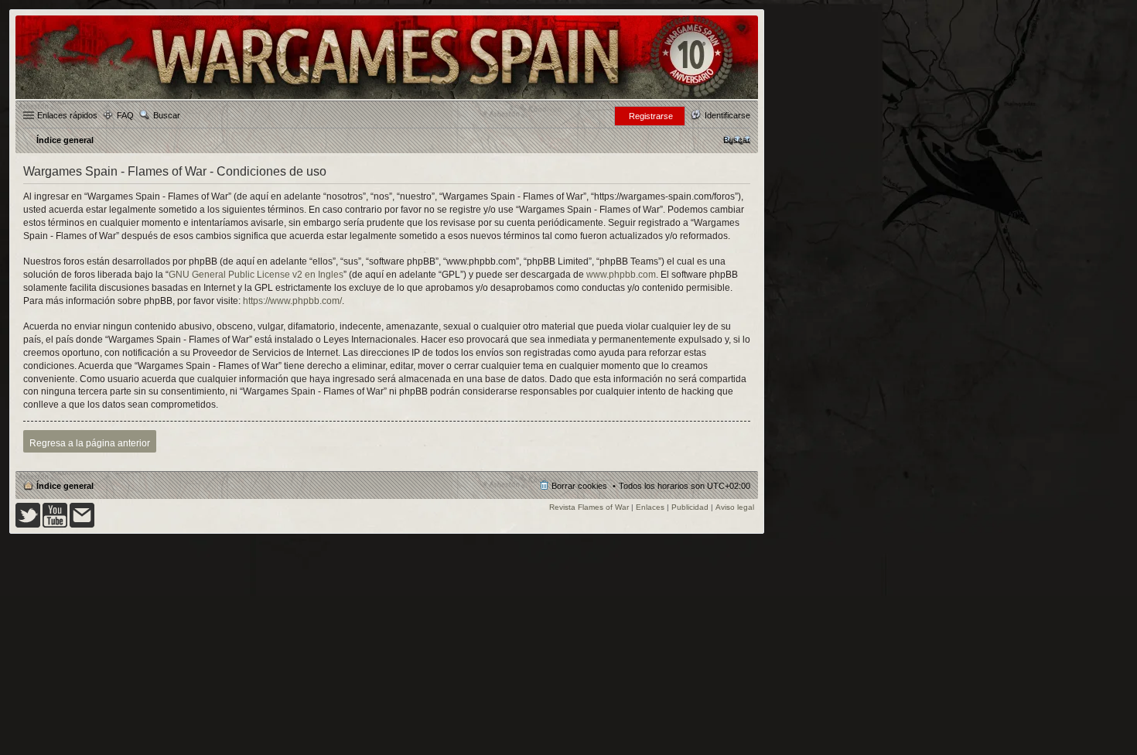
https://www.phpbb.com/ (292, 301)
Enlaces (650, 507)
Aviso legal (734, 507)
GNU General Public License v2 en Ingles (256, 274)
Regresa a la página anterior (89, 443)
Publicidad (689, 507)
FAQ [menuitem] (125, 115)
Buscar (166, 115)
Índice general (65, 485)
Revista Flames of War (589, 507)
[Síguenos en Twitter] (27, 525)
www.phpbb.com (621, 274)
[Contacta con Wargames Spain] (82, 525)
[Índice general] (386, 98)
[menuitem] (736, 140)
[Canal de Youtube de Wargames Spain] (55, 525)
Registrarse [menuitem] (651, 116)
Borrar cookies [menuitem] (579, 485)
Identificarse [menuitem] (727, 115)
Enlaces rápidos (67, 115)
